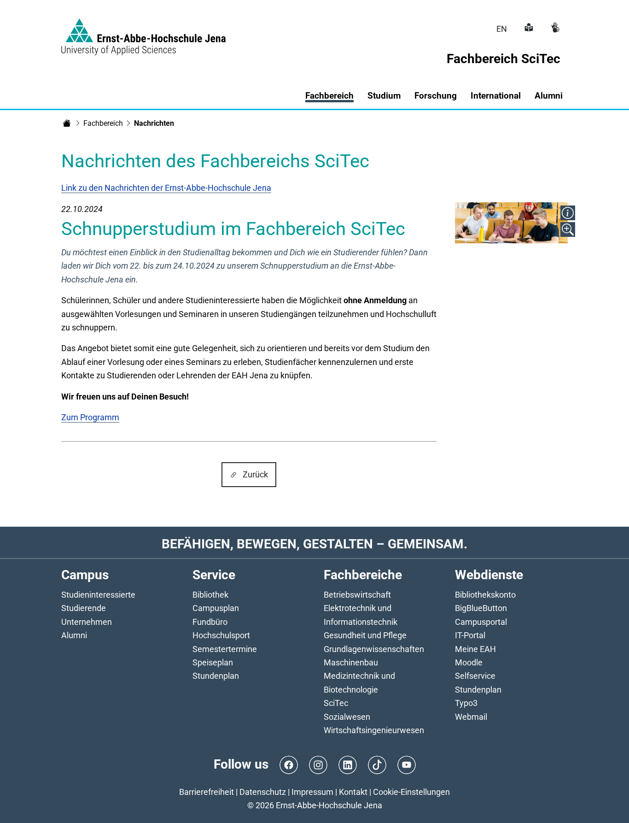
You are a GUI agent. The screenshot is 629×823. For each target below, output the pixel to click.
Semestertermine (224, 649)
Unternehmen (86, 622)
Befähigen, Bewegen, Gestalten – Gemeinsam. (314, 544)
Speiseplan (212, 662)
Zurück (255, 474)
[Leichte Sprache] (527, 28)
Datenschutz (262, 792)
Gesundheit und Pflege (365, 635)
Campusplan (215, 608)
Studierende (83, 608)
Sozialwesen (347, 717)
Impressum (312, 792)
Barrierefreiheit (206, 792)
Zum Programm (90, 417)
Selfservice (475, 676)
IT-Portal (470, 635)
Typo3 (466, 703)
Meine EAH (475, 649)
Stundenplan (215, 676)
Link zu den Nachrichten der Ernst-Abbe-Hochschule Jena (166, 188)
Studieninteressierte (98, 595)
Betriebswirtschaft (357, 595)
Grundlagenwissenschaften (374, 649)
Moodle (469, 662)
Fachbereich (103, 123)
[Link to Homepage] (143, 31)
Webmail (471, 717)
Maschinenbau (351, 662)
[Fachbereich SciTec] (66, 123)
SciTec (336, 703)
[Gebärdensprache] (554, 28)
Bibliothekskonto (485, 595)
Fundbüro (209, 622)
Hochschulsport (221, 635)
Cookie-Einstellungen (411, 792)
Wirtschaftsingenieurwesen (374, 730)
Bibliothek (210, 595)
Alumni (549, 95)
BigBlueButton (481, 608)
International (496, 95)
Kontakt (353, 792)
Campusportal (481, 622)
